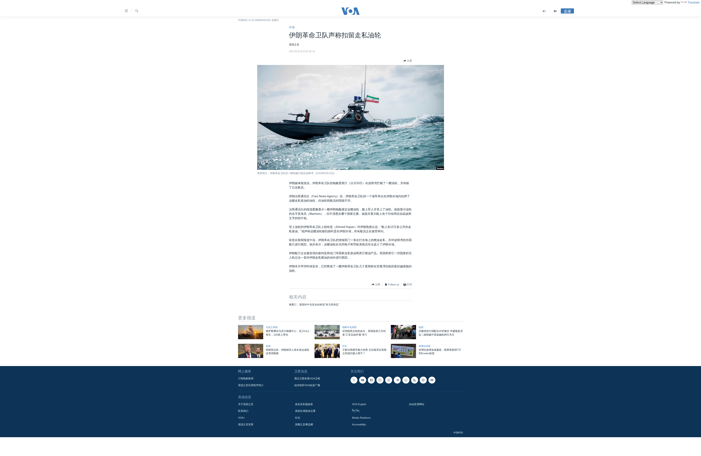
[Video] (555, 11)
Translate (693, 2)
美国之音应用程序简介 (251, 385)
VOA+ (241, 417)
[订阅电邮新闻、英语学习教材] (431, 380)
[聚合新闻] (414, 380)
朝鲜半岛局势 (349, 327)
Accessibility (359, 424)
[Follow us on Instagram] (379, 380)
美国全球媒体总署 (305, 410)
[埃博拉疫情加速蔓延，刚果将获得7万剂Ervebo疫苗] (403, 351)
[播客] (423, 380)
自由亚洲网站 (416, 404)
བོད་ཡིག (355, 410)
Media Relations (361, 417)
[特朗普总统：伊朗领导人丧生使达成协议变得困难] (250, 351)
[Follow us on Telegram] (397, 380)
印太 (344, 346)
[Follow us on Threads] (388, 380)
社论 (297, 417)
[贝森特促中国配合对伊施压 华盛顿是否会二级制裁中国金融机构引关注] (403, 332)
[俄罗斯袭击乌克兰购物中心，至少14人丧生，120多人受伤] (250, 332)
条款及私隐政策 (304, 404)
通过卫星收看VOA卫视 (307, 378)
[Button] (407, 61)
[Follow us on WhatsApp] (405, 380)
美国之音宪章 (245, 424)
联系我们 (243, 410)
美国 (421, 327)
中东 (292, 27)
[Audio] (544, 11)
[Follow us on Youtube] (362, 380)
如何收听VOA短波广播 (307, 385)
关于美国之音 (245, 404)
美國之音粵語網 (304, 424)
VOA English (359, 404)
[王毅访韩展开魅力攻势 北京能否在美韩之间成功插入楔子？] (327, 351)
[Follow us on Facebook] (371, 380)
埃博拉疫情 (424, 346)
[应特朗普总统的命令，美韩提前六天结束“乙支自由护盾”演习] (327, 332)
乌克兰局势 (272, 327)
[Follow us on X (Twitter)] (353, 380)
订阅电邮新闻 (245, 378)
